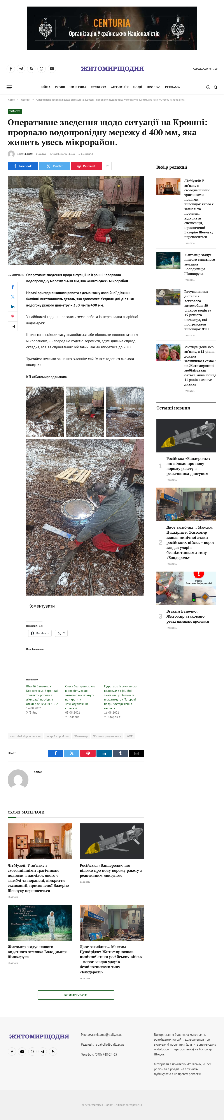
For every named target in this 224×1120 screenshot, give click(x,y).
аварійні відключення (25, 736)
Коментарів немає (64, 153)
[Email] (13, 326)
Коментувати (75, 995)
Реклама (172, 87)
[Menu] (9, 87)
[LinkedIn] (13, 307)
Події (137, 87)
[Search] (215, 87)
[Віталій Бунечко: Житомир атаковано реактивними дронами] (186, 588)
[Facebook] (13, 287)
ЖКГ (130, 736)
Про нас (153, 87)
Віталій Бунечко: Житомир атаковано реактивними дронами (187, 616)
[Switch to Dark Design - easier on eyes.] (208, 87)
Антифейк (120, 87)
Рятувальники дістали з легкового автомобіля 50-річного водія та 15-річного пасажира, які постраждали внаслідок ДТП (197, 310)
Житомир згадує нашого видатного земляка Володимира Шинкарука (38, 951)
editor (29, 153)
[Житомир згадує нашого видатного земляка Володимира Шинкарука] (40, 923)
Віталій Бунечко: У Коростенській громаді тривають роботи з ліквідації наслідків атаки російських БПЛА (42, 695)
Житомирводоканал (107, 736)
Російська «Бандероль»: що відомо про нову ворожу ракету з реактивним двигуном (111, 870)
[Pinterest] (13, 317)
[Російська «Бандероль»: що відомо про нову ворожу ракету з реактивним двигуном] (112, 841)
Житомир (81, 736)
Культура (99, 87)
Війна (46, 87)
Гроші (60, 87)
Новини (14, 111)
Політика (78, 87)
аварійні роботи (57, 736)
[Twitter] (13, 297)
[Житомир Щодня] (112, 68)
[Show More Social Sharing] (107, 166)
